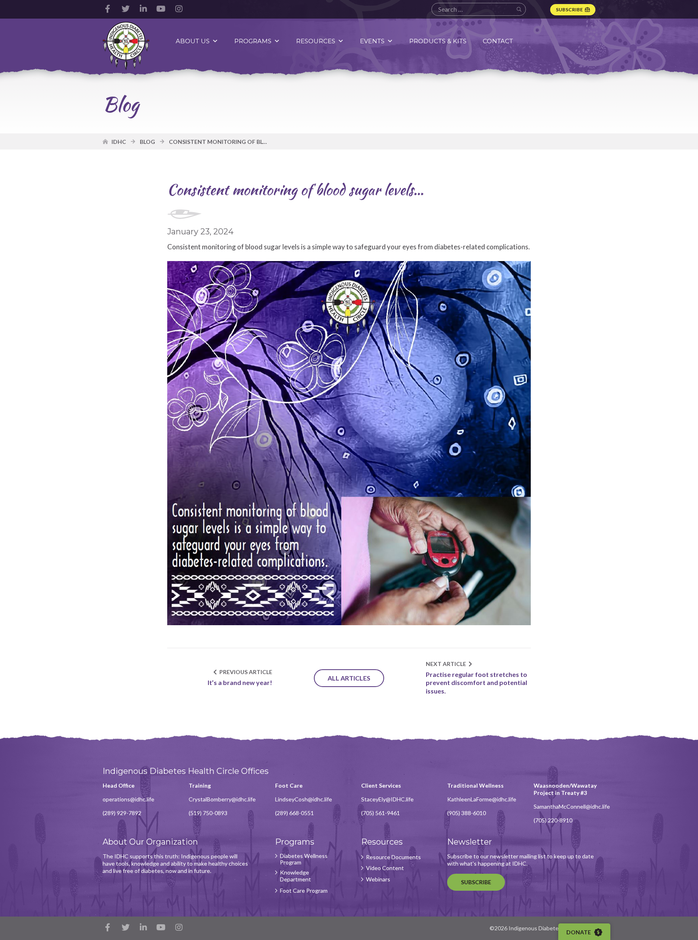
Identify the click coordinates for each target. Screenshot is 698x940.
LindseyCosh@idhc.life (303, 799)
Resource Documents (393, 857)
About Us (193, 41)
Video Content (385, 868)
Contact (498, 41)
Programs (252, 41)
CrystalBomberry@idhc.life (222, 799)
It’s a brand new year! (240, 682)
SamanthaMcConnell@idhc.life (572, 806)
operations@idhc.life (128, 799)
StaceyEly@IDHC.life (387, 799)
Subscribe (569, 9)
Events (372, 41)
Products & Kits (438, 41)
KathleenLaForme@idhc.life (481, 799)
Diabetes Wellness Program (304, 859)
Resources (315, 41)
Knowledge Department (295, 876)
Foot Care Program (304, 890)
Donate (579, 932)
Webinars (378, 879)
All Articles (349, 678)
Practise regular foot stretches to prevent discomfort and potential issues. (476, 682)
